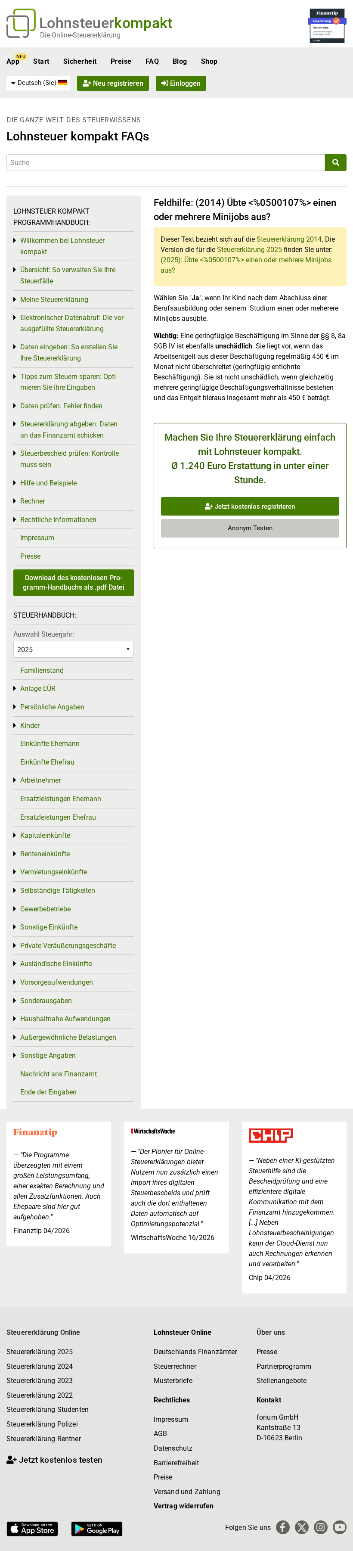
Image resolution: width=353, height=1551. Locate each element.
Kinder (30, 725)
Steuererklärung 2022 (39, 1395)
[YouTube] (340, 1527)
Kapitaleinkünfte (45, 835)
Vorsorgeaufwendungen (56, 982)
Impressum (37, 538)
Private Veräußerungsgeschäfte (68, 946)
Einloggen (184, 83)
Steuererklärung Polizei (42, 1424)
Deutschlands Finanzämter (195, 1352)
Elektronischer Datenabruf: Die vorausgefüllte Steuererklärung (72, 323)
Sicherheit (80, 61)
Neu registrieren (117, 83)
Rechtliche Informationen (58, 520)
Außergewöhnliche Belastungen (68, 1037)
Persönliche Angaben (52, 707)
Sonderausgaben (46, 1001)
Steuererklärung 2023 (39, 1381)
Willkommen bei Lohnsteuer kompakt (62, 246)
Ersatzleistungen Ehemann (60, 799)
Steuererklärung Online (43, 1332)
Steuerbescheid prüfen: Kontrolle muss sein (69, 459)
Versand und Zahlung (187, 1492)
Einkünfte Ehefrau (47, 762)
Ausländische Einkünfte (56, 964)
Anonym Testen (250, 528)
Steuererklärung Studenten (47, 1409)
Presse (30, 556)
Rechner (32, 501)
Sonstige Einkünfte (48, 927)
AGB (160, 1434)
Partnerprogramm (284, 1366)
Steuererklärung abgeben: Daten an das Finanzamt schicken (69, 429)
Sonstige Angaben (48, 1055)
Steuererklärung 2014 (289, 239)
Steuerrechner (175, 1366)
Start (41, 61)
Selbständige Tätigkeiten (57, 890)
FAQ (152, 61)
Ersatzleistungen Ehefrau (58, 817)
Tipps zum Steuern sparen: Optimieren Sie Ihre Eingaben (69, 382)
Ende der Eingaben (48, 1092)
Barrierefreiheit (176, 1463)
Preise (121, 61)
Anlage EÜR (38, 688)
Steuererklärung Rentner (43, 1439)
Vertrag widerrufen (184, 1506)
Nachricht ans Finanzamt (58, 1074)
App (12, 61)
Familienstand (42, 670)
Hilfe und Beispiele (48, 483)
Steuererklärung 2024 (39, 1366)
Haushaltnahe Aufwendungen (65, 1019)
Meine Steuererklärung (54, 299)
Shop (209, 61)
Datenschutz (173, 1448)
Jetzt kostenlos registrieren (254, 506)
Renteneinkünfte (45, 854)
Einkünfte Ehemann (50, 744)
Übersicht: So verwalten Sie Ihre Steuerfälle (67, 275)
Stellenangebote (282, 1381)
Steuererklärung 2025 (249, 250)
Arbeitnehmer (40, 780)
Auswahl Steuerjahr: (43, 634)
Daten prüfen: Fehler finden (61, 406)
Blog (180, 61)
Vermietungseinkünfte (53, 872)
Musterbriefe (173, 1381)
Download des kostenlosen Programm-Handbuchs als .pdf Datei (73, 582)
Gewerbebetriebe (45, 909)
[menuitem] (38, 83)
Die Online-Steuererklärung (80, 35)
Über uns (271, 1332)
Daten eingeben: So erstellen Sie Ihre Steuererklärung (69, 352)
